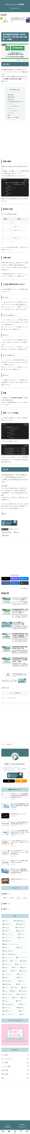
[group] (13, 20)
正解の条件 (10, 99)
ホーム (8, 1124)
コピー (25, 180)
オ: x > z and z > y (13, 110)
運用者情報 (8, 1127)
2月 (18, 898)
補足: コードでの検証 (13, 117)
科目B (17, 532)
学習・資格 (5, 529)
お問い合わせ (22, 1127)
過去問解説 (6, 535)
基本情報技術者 (7, 532)
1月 (25, 898)
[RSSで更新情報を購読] (21, 781)
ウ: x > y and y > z (13, 106)
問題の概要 (10, 94)
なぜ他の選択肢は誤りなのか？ (15, 101)
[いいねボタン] (3, 514)
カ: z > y (11, 112)
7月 (12, 898)
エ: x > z (11, 108)
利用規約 (22, 1124)
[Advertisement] (15, 141)
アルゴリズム (15, 529)
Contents (13, 89)
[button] (27, 20)
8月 (5, 898)
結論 (9, 115)
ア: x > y (11, 103)
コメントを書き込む (15, 693)
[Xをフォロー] (9, 781)
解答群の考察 (11, 97)
